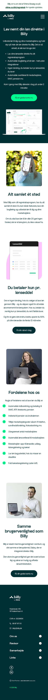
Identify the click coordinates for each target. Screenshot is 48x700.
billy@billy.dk (17, 628)
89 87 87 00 (17, 623)
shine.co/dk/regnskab (15, 7)
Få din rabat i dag (24, 330)
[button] (26, 636)
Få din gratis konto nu (24, 574)
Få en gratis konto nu (24, 98)
